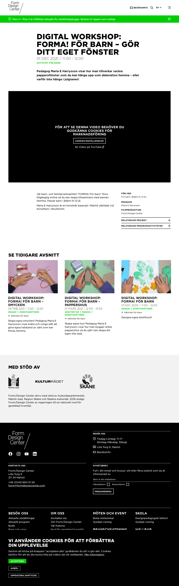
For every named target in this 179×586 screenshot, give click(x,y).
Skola (141, 513)
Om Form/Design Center (66, 521)
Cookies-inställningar (89, 141)
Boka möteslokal (103, 518)
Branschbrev (118, 484)
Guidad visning (102, 521)
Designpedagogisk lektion (151, 518)
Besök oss (18, 513)
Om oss (57, 513)
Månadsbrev (99, 484)
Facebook (10, 454)
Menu (169, 7)
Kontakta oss (59, 518)
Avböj (14, 568)
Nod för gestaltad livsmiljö (67, 529)
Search (151, 7)
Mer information (94, 554)
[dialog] (89, 558)
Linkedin (35, 454)
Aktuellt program (19, 521)
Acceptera (17, 561)
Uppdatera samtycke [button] (24, 575)
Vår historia (58, 525)
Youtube (27, 454)
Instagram (18, 454)
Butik (11, 525)
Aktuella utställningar (21, 518)
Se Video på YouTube (88, 147)
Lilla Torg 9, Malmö (108, 447)
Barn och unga (17, 529)
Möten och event (109, 513)
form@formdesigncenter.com (26, 485)
